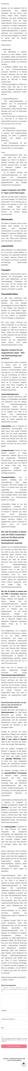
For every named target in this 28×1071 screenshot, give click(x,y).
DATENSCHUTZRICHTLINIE (17, 1058)
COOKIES (6, 1058)
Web (2, 1027)
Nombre (4, 1010)
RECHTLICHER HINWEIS (14, 1060)
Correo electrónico (8, 1019)
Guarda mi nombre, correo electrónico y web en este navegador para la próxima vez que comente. (14, 1040)
